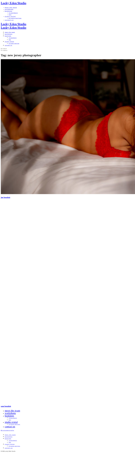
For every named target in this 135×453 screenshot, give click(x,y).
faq (10, 14)
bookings (8, 11)
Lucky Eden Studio (13, 3)
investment (13, 12)
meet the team (11, 7)
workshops (9, 9)
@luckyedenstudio (7, 430)
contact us (9, 20)
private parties (15, 18)
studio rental (10, 16)
